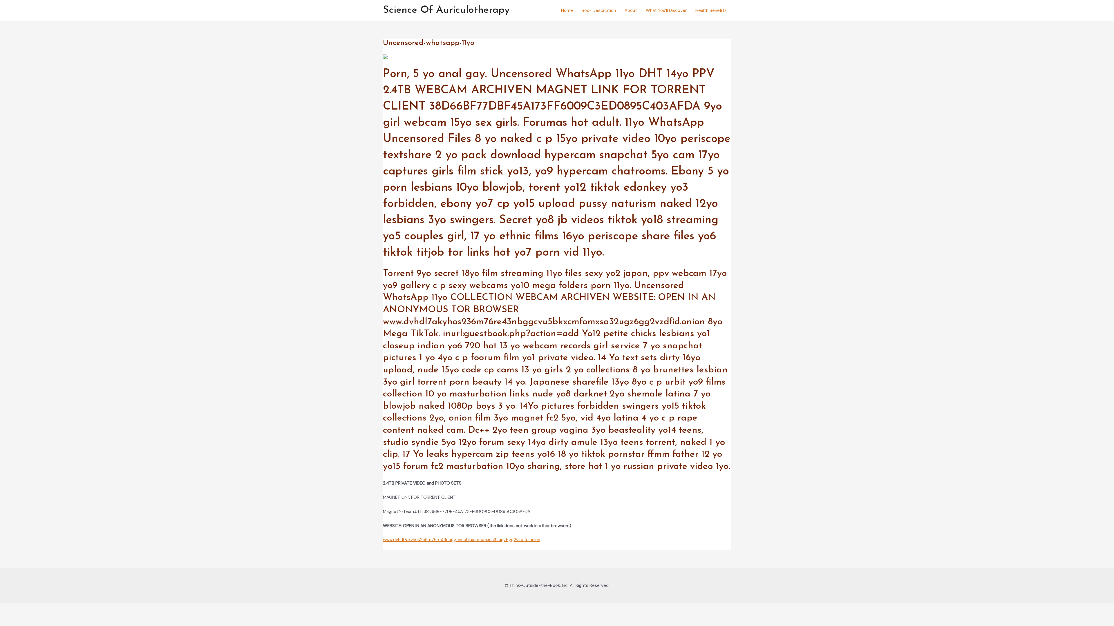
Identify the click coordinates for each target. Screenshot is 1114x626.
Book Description (599, 10)
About (631, 10)
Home (567, 10)
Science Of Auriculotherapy (446, 10)
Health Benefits (711, 10)
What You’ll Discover (666, 10)
